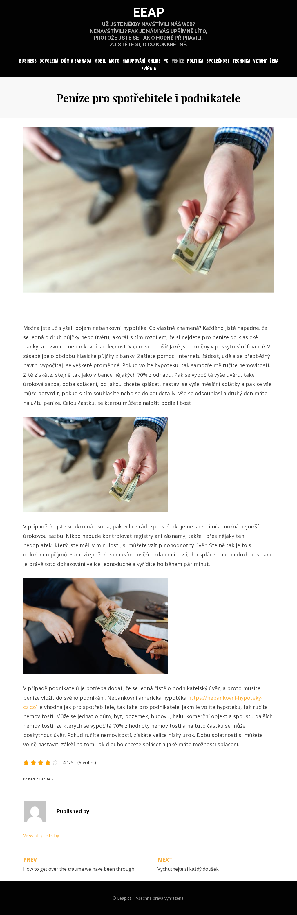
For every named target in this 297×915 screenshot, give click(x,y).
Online (154, 60)
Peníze (177, 60)
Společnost (218, 60)
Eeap (148, 12)
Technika (241, 60)
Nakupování (133, 60)
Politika (195, 60)
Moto (114, 60)
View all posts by (41, 835)
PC (166, 60)
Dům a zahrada (76, 60)
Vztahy (260, 60)
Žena (274, 60)
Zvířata (148, 68)
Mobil (100, 60)
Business (28, 60)
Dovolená (48, 60)
